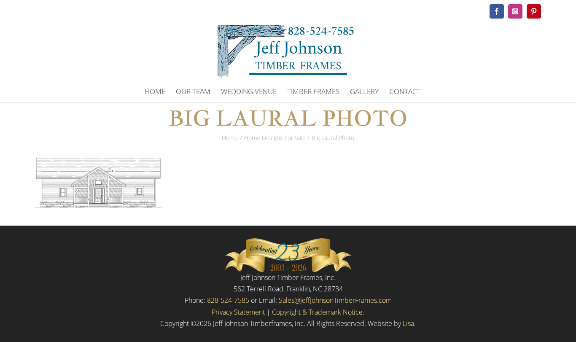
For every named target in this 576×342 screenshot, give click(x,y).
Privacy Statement (238, 312)
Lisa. (409, 323)
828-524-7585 (228, 300)
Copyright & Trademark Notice (317, 312)
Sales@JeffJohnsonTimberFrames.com (335, 300)
